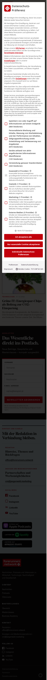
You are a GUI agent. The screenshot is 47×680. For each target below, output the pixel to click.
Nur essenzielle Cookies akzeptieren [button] (23, 244)
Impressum (8, 269)
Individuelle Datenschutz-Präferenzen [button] (23, 253)
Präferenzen (13, 265)
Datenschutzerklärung (29, 265)
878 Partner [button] (20, 48)
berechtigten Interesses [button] (13, 53)
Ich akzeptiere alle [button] (23, 237)
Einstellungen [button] (9, 61)
